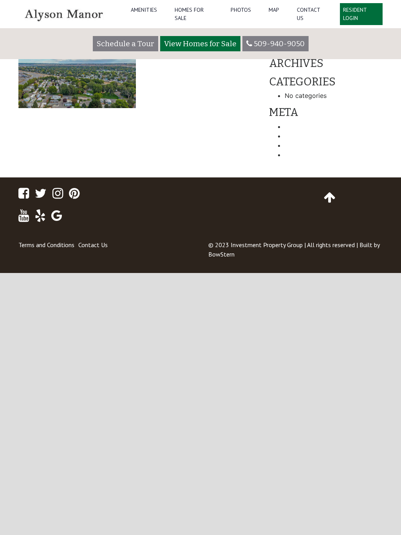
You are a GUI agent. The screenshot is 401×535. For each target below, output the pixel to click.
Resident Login (355, 14)
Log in (294, 126)
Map (274, 9)
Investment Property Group (267, 245)
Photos (241, 9)
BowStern (221, 254)
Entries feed (302, 136)
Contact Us (308, 14)
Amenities (144, 9)
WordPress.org (306, 155)
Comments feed (308, 145)
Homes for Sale (189, 14)
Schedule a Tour (125, 43)
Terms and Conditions (46, 245)
